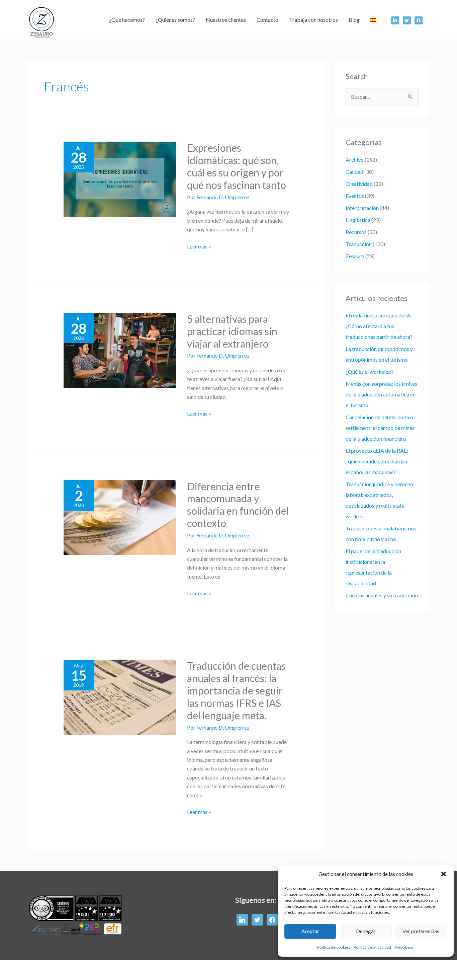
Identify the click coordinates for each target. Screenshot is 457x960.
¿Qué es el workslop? (370, 371)
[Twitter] (407, 19)
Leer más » (199, 246)
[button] (443, 874)
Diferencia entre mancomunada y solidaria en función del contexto (238, 504)
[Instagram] (419, 19)
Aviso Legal (404, 947)
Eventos (355, 196)
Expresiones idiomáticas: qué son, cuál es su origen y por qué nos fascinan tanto (236, 166)
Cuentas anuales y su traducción (382, 595)
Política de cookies (333, 947)
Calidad (354, 171)
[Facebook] (395, 19)
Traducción (359, 244)
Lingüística (358, 220)
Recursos (356, 232)
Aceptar (310, 931)
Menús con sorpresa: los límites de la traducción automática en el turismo (381, 394)
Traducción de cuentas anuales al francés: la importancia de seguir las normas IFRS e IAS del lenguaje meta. (236, 690)
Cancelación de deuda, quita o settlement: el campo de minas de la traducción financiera (380, 428)
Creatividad (359, 183)
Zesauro (355, 256)
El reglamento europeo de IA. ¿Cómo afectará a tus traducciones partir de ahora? (379, 326)
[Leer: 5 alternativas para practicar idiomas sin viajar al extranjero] (120, 349)
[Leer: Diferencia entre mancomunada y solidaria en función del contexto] (120, 517)
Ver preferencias (420, 931)
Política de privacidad (372, 947)
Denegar (366, 931)
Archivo (355, 159)
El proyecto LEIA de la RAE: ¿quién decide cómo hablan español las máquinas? (377, 461)
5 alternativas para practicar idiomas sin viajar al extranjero (232, 331)
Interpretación (362, 208)
